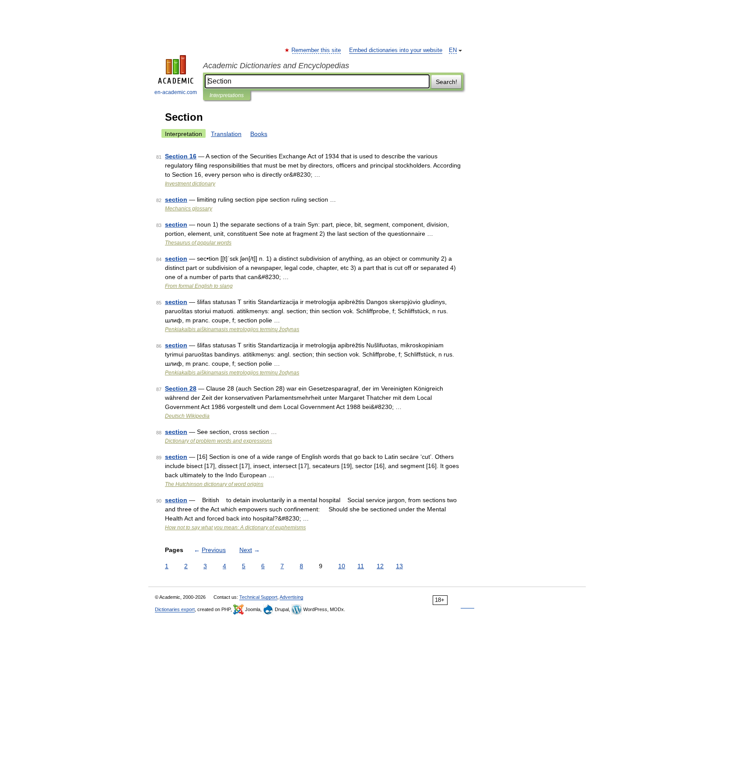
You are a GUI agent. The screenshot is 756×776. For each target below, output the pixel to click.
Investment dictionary (190, 184)
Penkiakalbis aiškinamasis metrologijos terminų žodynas (232, 329)
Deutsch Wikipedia (187, 416)
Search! (446, 81)
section (176, 199)
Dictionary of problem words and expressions (218, 441)
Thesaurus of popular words (198, 243)
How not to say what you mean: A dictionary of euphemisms (235, 527)
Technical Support (258, 597)
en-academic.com (175, 92)
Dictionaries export (175, 609)
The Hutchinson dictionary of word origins (214, 484)
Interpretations (227, 95)
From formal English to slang (199, 286)
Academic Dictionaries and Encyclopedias (276, 65)
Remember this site (316, 50)
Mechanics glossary (188, 209)
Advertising (291, 597)
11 (360, 566)
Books (258, 133)
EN (453, 50)
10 (341, 566)
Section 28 (180, 388)
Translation (226, 133)
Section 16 (180, 156)
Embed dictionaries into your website (395, 50)
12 (380, 566)
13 (399, 566)
